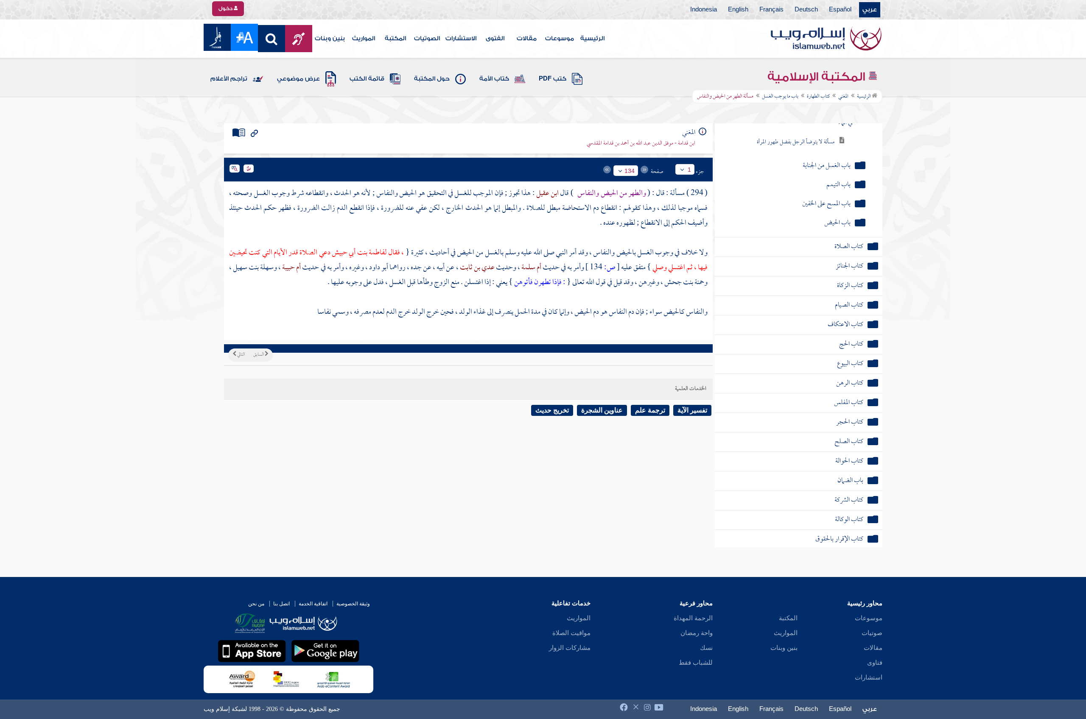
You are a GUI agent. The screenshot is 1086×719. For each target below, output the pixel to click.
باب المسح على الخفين (826, 204)
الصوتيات (427, 38)
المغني (843, 96)
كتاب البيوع (850, 364)
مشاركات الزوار (570, 647)
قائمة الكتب (367, 78)
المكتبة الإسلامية (817, 77)
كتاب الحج (851, 344)
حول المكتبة (432, 78)
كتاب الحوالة (849, 461)
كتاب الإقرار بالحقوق (839, 539)
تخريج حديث (552, 410)
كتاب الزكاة (850, 286)
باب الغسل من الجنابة (827, 166)
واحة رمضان (696, 633)
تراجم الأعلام (228, 78)
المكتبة (395, 38)
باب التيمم (838, 185)
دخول (226, 8)
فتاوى (874, 662)
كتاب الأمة (494, 78)
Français (771, 9)
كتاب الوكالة (849, 520)
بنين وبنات (330, 38)
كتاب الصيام (849, 305)
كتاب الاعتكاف (845, 325)
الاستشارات (460, 38)
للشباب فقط (696, 662)
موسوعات (559, 38)
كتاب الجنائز (849, 266)
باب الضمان (850, 481)
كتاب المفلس (848, 403)
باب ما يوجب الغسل (780, 96)
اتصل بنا (281, 604)
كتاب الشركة (848, 500)
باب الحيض (837, 223)
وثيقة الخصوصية (353, 604)
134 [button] (629, 170)
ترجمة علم (650, 410)
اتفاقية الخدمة (313, 604)
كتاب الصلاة (848, 247)
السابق (259, 355)
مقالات (527, 38)
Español (840, 9)
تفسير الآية (692, 410)
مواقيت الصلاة (571, 633)
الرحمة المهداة (693, 618)
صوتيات (872, 633)
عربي (869, 9)
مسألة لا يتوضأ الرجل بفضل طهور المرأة (795, 142)
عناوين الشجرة (602, 410)
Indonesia (703, 9)
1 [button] (689, 169)
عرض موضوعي (298, 78)
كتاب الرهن (849, 383)
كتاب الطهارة (818, 96)
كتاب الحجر (849, 422)
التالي (240, 355)
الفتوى (495, 38)
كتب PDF (552, 78)
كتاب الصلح (848, 442)
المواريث (363, 38)
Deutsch (806, 9)
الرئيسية (592, 38)
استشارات (868, 677)
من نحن (256, 604)
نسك (706, 647)
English (738, 9)
